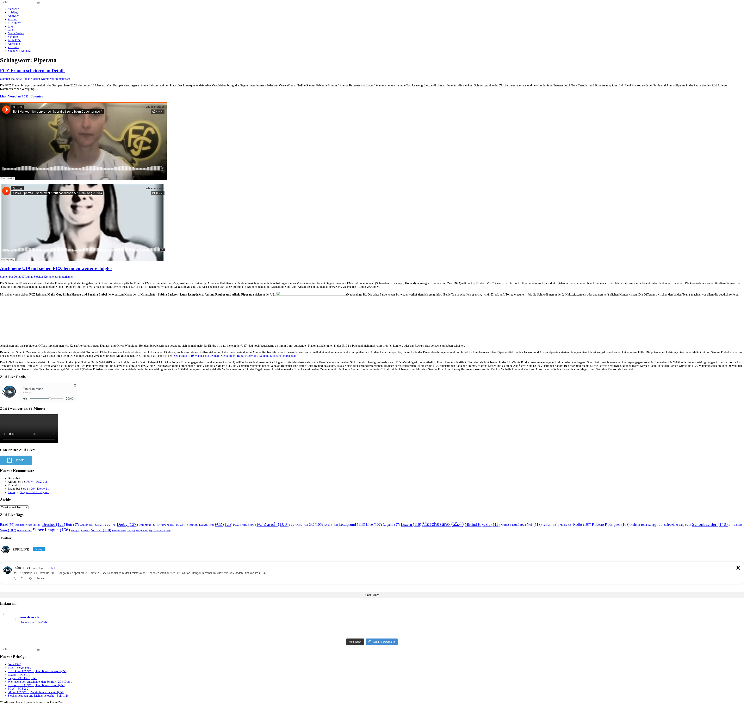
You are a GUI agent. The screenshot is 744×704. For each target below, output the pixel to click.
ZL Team (13, 47)
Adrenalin (14, 43)
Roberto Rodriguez (610, 524)
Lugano (391, 524)
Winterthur (119, 530)
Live (374, 524)
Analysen (13, 15)
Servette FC (735, 525)
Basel (7, 524)
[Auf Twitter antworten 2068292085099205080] (16, 578)
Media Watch (16, 33)
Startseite (13, 8)
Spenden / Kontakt (19, 50)
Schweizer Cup (677, 524)
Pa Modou (564, 524)
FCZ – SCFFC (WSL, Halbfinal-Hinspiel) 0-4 (36, 685)
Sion (8, 530)
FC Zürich (272, 524)
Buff (72, 524)
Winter (101, 530)
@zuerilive (38, 568)
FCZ (223, 524)
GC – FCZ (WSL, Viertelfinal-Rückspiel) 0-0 (36, 692)
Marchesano (443, 524)
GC (316, 524)
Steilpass (13, 36)
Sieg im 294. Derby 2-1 (35, 488)
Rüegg (655, 524)
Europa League (201, 524)
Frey (303, 525)
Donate (20, 460)
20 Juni (51, 568)
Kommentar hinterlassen (56, 78)
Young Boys (144, 530)
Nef (534, 524)
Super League (51, 529)
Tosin (85, 530)
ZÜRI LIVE (23, 568)
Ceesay (87, 524)
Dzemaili (182, 525)
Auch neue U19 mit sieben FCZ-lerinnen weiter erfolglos (56, 268)
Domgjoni (148, 524)
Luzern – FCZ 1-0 (19, 674)
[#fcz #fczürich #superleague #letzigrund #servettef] (372, 633)
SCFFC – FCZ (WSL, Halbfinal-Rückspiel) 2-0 (37, 671)
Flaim (11, 492)
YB (131, 530)
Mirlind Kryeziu (482, 524)
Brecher (53, 524)
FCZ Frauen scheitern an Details (32, 70)
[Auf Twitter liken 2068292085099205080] (32, 578)
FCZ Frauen (244, 524)
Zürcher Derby (161, 530)
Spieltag (13, 12)
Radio (582, 524)
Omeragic (549, 525)
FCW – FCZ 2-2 (36, 481)
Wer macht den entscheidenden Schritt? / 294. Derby (40, 681)
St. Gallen (24, 530)
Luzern (411, 524)
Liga (10, 26)
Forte (294, 525)
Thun (75, 530)
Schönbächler (710, 524)
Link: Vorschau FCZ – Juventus (21, 96)
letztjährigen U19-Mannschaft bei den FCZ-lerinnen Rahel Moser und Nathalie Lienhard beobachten (234, 355)
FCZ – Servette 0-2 (19, 667)
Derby (127, 524)
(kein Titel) (14, 664)
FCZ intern (14, 22)
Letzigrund (352, 524)
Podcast (12, 19)
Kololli (331, 524)
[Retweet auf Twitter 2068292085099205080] (24, 578)
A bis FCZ (14, 40)
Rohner (638, 524)
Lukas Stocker (31, 78)
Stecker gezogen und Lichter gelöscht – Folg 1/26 (38, 695)
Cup (10, 29)
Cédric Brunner (105, 524)
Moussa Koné (513, 524)
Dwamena (166, 524)
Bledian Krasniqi (28, 524)
